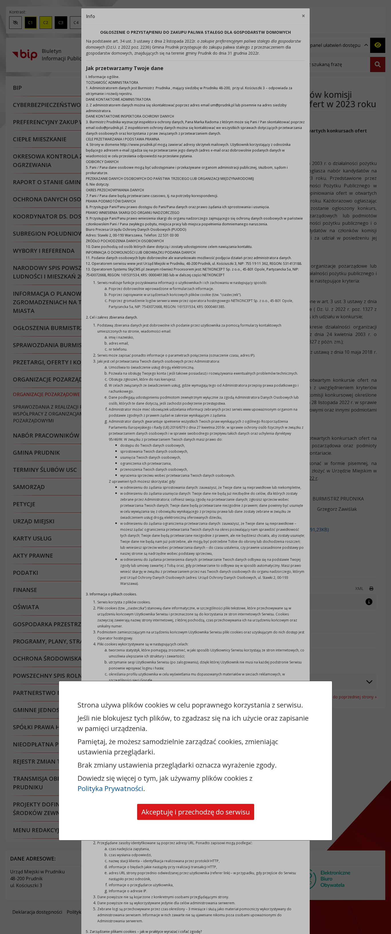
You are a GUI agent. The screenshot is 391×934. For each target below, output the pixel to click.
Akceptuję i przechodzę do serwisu (195, 811)
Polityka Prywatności (110, 788)
